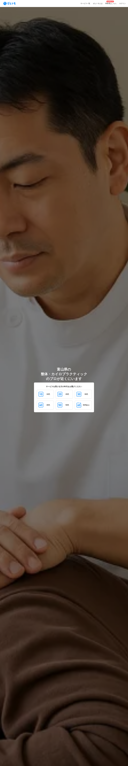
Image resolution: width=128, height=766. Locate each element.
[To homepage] (9, 3)
